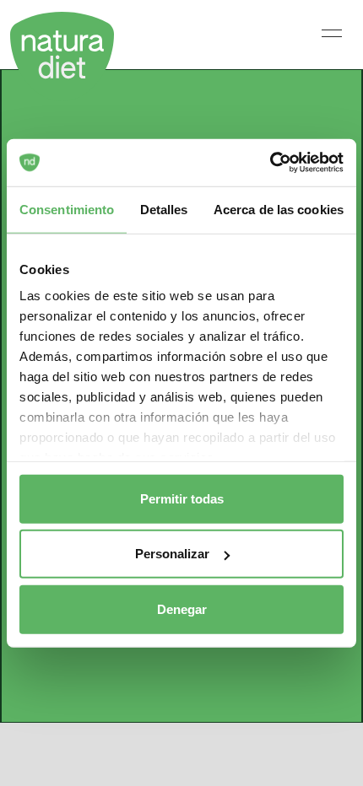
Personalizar (172, 553)
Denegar (182, 608)
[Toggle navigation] (332, 33)
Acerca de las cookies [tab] (279, 209)
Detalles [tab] (164, 209)
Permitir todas (182, 498)
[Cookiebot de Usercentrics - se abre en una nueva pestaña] (270, 163)
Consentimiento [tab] (66, 209)
